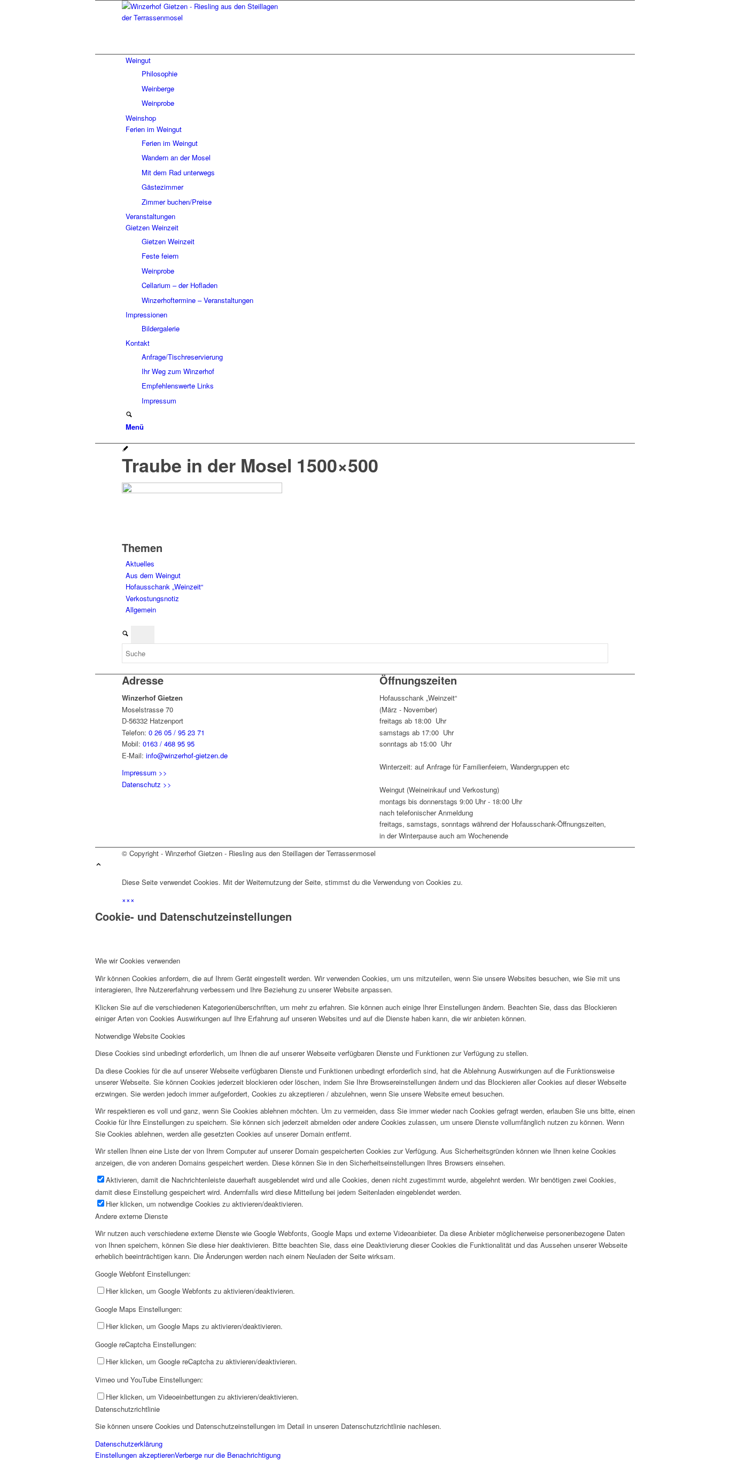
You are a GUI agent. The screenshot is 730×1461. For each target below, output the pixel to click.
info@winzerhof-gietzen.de (187, 755)
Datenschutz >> (147, 784)
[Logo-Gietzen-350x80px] (202, 17)
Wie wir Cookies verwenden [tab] (137, 960)
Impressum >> (144, 772)
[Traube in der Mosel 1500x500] (125, 449)
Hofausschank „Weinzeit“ (164, 586)
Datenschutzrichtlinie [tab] (127, 1409)
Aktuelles (140, 563)
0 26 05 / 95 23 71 (177, 732)
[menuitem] (367, 82)
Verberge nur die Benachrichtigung (228, 1455)
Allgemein (141, 609)
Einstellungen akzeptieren (135, 1455)
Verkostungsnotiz (152, 598)
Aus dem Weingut (153, 575)
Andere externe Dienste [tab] (131, 1216)
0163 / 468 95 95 (169, 744)
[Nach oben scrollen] (98, 865)
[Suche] (129, 415)
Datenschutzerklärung (128, 1444)
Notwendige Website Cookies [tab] (140, 1036)
